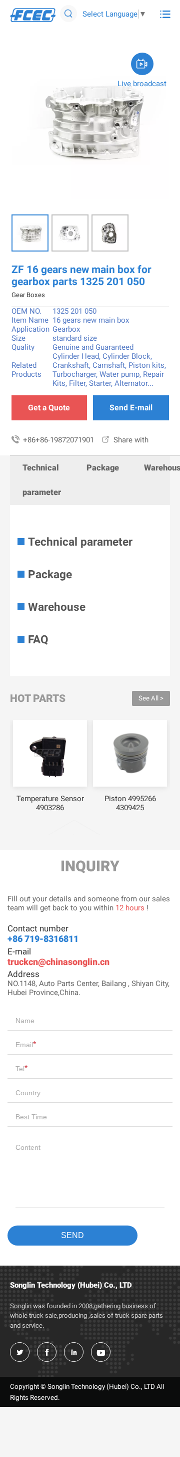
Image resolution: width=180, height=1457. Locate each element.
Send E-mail (131, 407)
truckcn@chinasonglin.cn (59, 961)
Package (102, 467)
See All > (151, 698)
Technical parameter (41, 480)
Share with (125, 439)
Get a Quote (49, 407)
